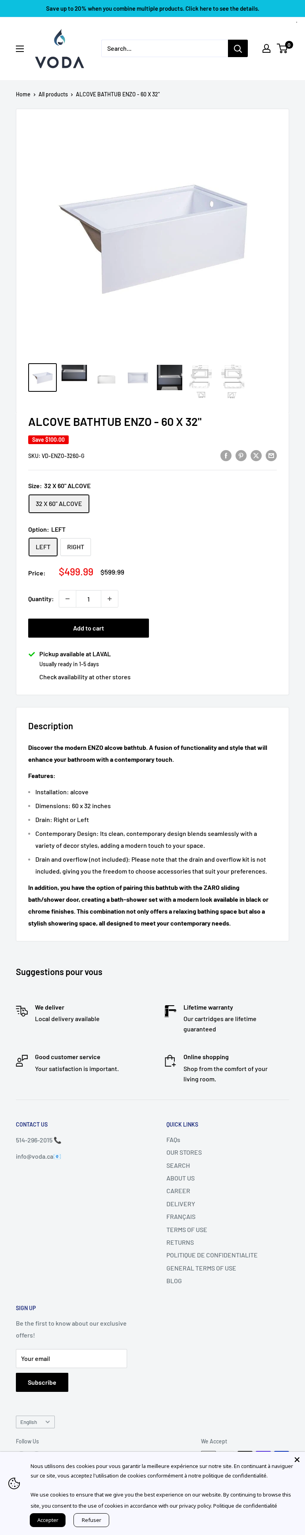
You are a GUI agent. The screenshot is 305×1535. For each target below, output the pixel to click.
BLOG (174, 1280)
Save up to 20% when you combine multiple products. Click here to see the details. (152, 8)
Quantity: (41, 598)
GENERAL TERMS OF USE (201, 1268)
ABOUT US (180, 1178)
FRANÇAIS (180, 1216)
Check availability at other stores (85, 676)
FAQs (173, 1139)
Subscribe (42, 1382)
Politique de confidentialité (245, 1505)
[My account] (266, 48)
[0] (283, 48)
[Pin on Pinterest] (241, 455)
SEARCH (178, 1165)
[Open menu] (20, 49)
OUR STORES (184, 1152)
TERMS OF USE (186, 1229)
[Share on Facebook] (226, 455)
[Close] (297, 1460)
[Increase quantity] (109, 598)
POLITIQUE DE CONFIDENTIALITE (212, 1255)
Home (23, 94)
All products (53, 94)
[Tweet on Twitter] (256, 455)
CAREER (178, 1190)
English (28, 1421)
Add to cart (88, 628)
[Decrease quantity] (67, 598)
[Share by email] (271, 455)
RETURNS (180, 1242)
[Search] (238, 48)
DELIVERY (180, 1203)
